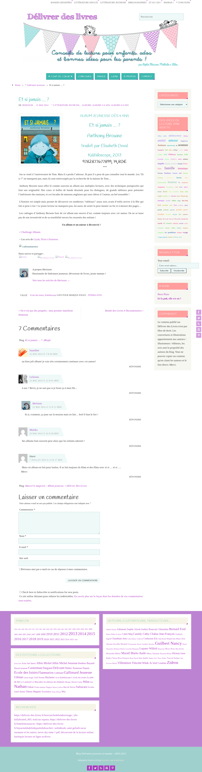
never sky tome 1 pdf (49, 732)
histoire (179, 178)
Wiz (64, 691)
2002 (90, 629)
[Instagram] (198, 329)
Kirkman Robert (119, 649)
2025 (72, 639)
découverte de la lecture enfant (77, 732)
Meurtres (173, 196)
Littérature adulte (86, 2)
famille (169, 168)
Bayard (90, 663)
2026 (76, 639)
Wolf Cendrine (159, 663)
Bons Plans (163, 294)
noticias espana (41, 719)
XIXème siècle (177, 237)
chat (166, 150)
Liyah (37, 239)
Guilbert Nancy (168, 643)
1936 (19, 629)
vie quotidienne (170, 232)
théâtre (173, 228)
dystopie (180, 154)
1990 (47, 629)
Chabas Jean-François (162, 633)
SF (164, 223)
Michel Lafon (76, 682)
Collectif (140, 639)
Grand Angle (29, 678)
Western (170, 237)
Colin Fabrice (131, 639)
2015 (91, 633)
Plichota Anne (178, 653)
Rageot (49, 687)
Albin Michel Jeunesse (64, 663)
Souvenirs (161, 228)
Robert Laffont (58, 687)
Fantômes (167, 173)
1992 (51, 629)
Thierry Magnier (33, 691)
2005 (24, 634)
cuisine (160, 154)
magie (160, 196)
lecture (159, 191)
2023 (62, 639)
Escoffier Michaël (120, 644)
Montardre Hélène (113, 653)
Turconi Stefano (173, 658)
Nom (22, 536)
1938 (22, 629)
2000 (82, 629)
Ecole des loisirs (37, 295)
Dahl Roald (162, 639)
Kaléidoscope (50, 295)
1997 (70, 629)
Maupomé (161, 649)
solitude (175, 223)
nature (174, 201)
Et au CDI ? (155, 2)
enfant (180, 159)
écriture (167, 159)
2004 (20, 634)
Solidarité (169, 223)
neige (179, 200)
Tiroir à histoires (49, 239)
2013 (72, 633)
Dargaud (47, 667)
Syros (22, 691)
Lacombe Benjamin (132, 649)
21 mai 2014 (42, 105)
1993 (55, 629)
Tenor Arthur (161, 658)
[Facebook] (198, 312)
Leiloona (34, 377)
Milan (86, 681)
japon (186, 187)
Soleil (16, 691)
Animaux (162, 145)
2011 (56, 634)
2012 (64, 634)
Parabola (106, 760)
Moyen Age (184, 196)
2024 (67, 639)
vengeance (161, 232)
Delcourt (58, 668)
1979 (36, 629)
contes (186, 150)
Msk (91, 682)
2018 (32, 639)
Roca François (123, 658)
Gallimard (58, 673)
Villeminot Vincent (130, 662)
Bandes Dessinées (61, 2)
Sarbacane (81, 686)
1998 (74, 629)
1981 (40, 629)
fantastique (183, 168)
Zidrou (172, 662)
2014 (82, 634)
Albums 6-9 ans (120, 105)
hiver (186, 178)
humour (172, 182)
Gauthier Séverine (148, 644)
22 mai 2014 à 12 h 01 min (44, 380)
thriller (179, 228)
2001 (86, 629)
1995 (62, 629)
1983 (44, 629)
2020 (46, 639)
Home (18, 85)
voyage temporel (162, 237)
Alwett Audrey (141, 629)
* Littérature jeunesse (35, 85)
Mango (68, 682)
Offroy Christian (152, 653)
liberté (165, 191)
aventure (183, 145)
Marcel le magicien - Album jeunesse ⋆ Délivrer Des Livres (56, 485)
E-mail (23, 547)
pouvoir (172, 210)
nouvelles (165, 205)
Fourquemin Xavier (135, 644)
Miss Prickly (180, 649)
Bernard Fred (177, 629)
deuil (165, 154)
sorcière (181, 223)
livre (170, 191)
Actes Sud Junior (29, 663)
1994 (58, 629)
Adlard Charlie (111, 629)
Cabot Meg (127, 634)
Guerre (185, 173)
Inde (176, 187)
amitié (162, 140)
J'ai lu (57, 678)
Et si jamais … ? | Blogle (38, 340)
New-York (185, 200)
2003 (16, 635)
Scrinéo (91, 687)
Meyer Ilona (170, 649)
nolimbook (60, 728)
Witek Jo (147, 662)
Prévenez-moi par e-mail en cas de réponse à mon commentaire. (54, 569)
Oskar (30, 686)
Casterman (35, 668)
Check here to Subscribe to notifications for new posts (49, 592)
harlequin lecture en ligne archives (32, 736)
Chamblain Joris (119, 638)
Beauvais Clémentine (158, 629)
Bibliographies (137, 2)
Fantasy (160, 173)
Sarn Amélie (143, 658)
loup (181, 191)
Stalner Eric (153, 658)
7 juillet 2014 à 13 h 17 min (46, 460)
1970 (29, 629)
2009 (43, 634)
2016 (17, 639)
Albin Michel (43, 663)
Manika (34, 429)
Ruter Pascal (134, 658)
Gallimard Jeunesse (78, 672)
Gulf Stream (39, 677)
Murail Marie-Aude (133, 653)
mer (169, 196)
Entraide (180, 164)
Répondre (135, 367)
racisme (168, 214)
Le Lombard (26, 682)
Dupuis (86, 668)
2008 (38, 634)
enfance (174, 159)
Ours (170, 205)
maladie (165, 196)
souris (186, 223)
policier (166, 210)
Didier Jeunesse (73, 668)
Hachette (50, 677)
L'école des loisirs (78, 677)
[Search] (179, 17)
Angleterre (184, 141)
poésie (160, 210)
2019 (40, 639)
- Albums (86, 105)
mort (178, 196)
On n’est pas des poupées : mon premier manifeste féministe (45, 312)
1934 (15, 629)
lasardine (34, 350)
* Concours (183, 2)
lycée (186, 191)
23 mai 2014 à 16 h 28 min (44, 433)
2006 (29, 634)
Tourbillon (46, 691)
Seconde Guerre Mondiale (172, 219)
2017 (25, 639)
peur (186, 205)
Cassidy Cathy (141, 633)
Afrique (185, 136)
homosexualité (162, 182)
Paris (175, 205)
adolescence (175, 135)
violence (179, 232)
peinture (180, 205)
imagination (161, 187)
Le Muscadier (37, 682)
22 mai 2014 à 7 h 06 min (44, 354)
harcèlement (169, 178)
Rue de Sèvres (69, 687)
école (186, 154)
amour (173, 140)
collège (175, 150)
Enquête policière (171, 164)
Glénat (18, 677)
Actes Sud (17, 663)
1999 (78, 629)
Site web (23, 558)
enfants (185, 159)
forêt (180, 173)
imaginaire (185, 182)
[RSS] (198, 323)
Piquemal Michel (166, 653)
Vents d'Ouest (56, 692)
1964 (26, 629)
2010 (49, 634)
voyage (185, 232)
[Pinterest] (198, 335)
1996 (65, 629)
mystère (168, 200)
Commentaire (27, 509)
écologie (160, 159)
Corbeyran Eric (150, 638)
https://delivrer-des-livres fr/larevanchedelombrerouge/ (43, 715)
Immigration (170, 187)
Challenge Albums (31, 232)
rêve (180, 214)
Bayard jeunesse (21, 668)
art (176, 145)
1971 (33, 629)
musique (161, 201)
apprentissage (171, 145)
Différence (172, 155)
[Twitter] (198, 317)
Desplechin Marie (174, 639)
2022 (57, 639)
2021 (52, 639)
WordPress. (118, 760)
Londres (176, 191)
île (179, 182)
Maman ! (169, 2)
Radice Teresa (111, 658)
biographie (161, 150)
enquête (161, 163)
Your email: (164, 260)
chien (170, 150)
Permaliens (95, 295)
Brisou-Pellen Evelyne (113, 634)
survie (167, 228)
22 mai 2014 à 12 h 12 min (47, 407)
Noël (159, 205)
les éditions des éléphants (54, 682)
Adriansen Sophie (125, 629)
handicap (160, 178)
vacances (185, 228)
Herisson (27, 105)
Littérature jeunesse (113, 2)
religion (175, 214)
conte (181, 150)
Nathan (20, 686)
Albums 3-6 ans (101, 105)
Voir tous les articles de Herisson (51, 280)
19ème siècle (162, 136)
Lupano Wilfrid (148, 648)
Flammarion (46, 672)
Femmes (174, 173)
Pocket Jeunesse (40, 687)
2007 (33, 634)
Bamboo (82, 663)
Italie (180, 187)
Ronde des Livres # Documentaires (124, 310)
